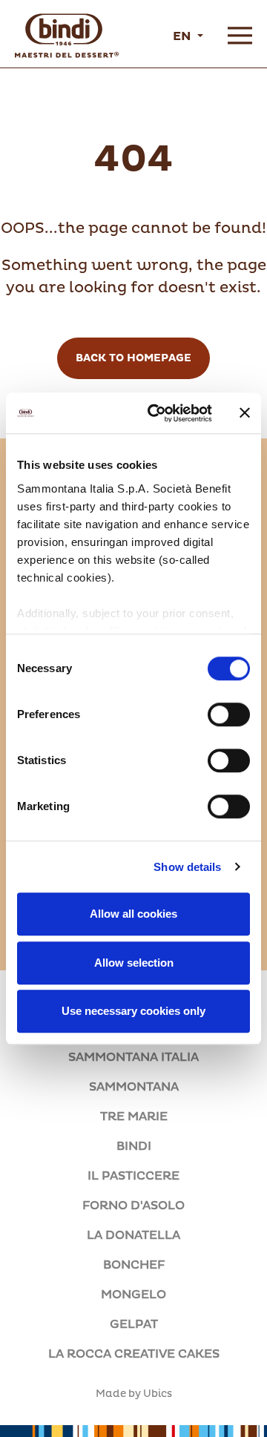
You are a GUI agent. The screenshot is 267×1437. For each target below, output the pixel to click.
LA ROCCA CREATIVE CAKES (134, 1353)
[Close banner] (245, 413)
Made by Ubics (134, 1394)
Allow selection (134, 962)
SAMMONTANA (134, 1086)
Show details (187, 867)
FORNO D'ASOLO (133, 1205)
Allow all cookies (133, 913)
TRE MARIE (134, 1116)
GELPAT (134, 1324)
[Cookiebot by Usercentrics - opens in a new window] (156, 413)
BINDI (133, 1146)
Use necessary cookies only (133, 1010)
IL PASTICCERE (133, 1175)
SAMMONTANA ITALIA (133, 1057)
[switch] (229, 714)
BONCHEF (134, 1264)
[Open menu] (240, 36)
